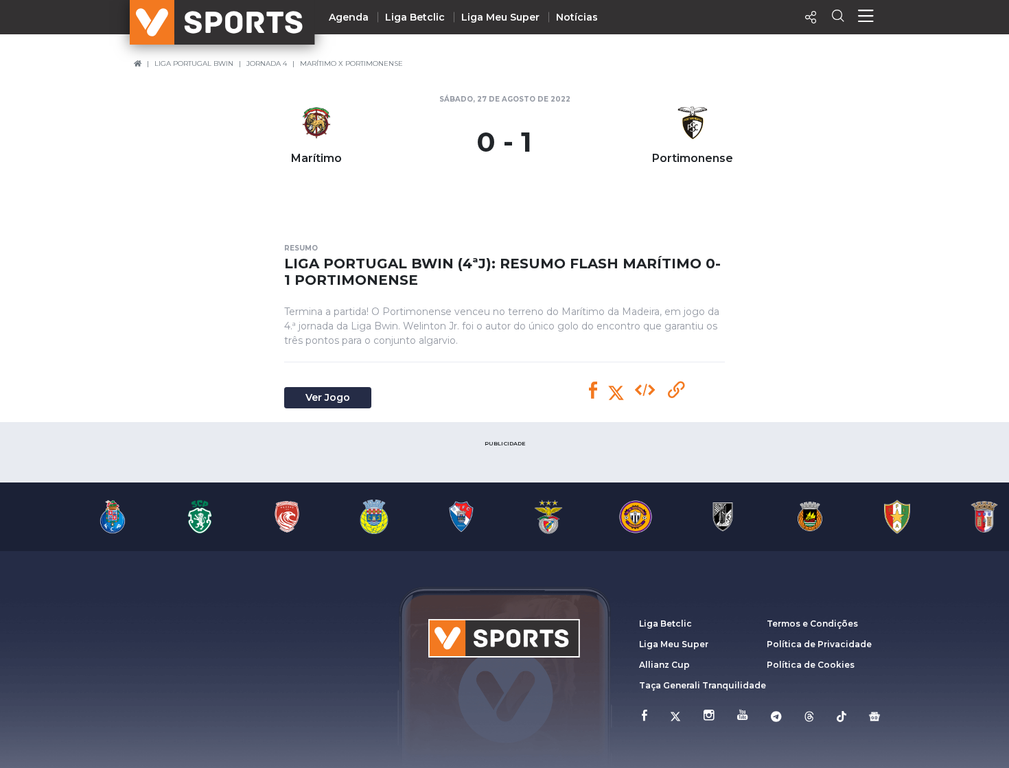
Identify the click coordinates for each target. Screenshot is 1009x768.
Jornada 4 (266, 63)
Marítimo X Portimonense (351, 63)
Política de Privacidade (819, 644)
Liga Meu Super (500, 17)
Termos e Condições (812, 623)
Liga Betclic (415, 17)
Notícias (577, 17)
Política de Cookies (811, 665)
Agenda (349, 17)
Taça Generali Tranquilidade (702, 685)
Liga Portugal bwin (193, 63)
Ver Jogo (327, 397)
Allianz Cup (664, 665)
